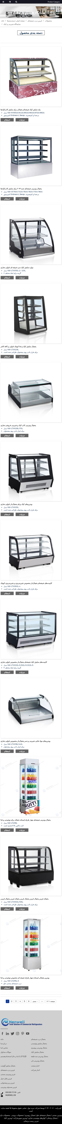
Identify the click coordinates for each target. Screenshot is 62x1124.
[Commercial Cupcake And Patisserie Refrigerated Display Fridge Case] (31, 392)
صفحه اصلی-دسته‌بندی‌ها (16, 21)
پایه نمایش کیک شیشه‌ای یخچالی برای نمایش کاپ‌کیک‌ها (20, 109)
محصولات (48, 21)
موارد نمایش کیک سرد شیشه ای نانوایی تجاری (17, 267)
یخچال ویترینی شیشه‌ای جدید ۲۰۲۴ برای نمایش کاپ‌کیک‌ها (21, 188)
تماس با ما (4, 1048)
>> (42, 1001)
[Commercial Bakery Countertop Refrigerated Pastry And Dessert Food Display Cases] (31, 708)
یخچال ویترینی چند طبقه (39, 1056)
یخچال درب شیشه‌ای (38, 1039)
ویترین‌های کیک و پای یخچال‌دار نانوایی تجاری (16, 504)
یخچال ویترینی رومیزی (39, 1048)
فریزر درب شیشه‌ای (35, 21)
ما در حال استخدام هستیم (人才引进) (13, 1056)
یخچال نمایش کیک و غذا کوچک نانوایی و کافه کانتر (18, 346)
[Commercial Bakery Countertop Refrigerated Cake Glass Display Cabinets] (31, 629)
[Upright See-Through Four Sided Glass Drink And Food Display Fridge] (31, 787)
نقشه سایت (5, 1108)
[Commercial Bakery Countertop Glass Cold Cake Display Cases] (31, 234)
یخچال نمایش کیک (37, 1052)
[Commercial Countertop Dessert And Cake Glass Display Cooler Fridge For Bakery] (31, 865)
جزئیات (22, 120)
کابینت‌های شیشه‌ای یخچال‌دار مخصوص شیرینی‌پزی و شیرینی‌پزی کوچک (26, 583)
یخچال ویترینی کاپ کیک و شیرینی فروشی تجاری (18, 425)
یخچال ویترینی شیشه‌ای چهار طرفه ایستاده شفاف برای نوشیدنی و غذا (26, 820)
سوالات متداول (6, 1052)
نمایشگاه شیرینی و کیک (12, 24)
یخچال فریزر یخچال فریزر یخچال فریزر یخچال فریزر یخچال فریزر (24, 899)
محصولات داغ (5, 1115)
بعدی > (35, 1001)
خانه (2, 21)
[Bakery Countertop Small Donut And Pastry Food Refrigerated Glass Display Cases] (31, 550)
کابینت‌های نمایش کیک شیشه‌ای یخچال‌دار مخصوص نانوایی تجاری (24, 662)
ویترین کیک (8, 1118)
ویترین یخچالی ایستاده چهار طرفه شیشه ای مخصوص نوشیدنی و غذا (25, 978)
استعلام (7, 120)
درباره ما (4, 1044)
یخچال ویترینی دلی (37, 1061)
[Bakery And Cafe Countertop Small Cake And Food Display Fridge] (31, 313)
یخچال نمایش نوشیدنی (39, 1044)
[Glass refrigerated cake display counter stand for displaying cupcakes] (31, 76)
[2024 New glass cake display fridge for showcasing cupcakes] (31, 155)
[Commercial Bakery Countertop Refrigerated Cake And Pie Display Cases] (31, 471)
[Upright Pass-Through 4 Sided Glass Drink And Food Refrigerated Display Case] (31, 944)
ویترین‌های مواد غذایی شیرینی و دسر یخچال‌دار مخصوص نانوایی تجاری (25, 741)
